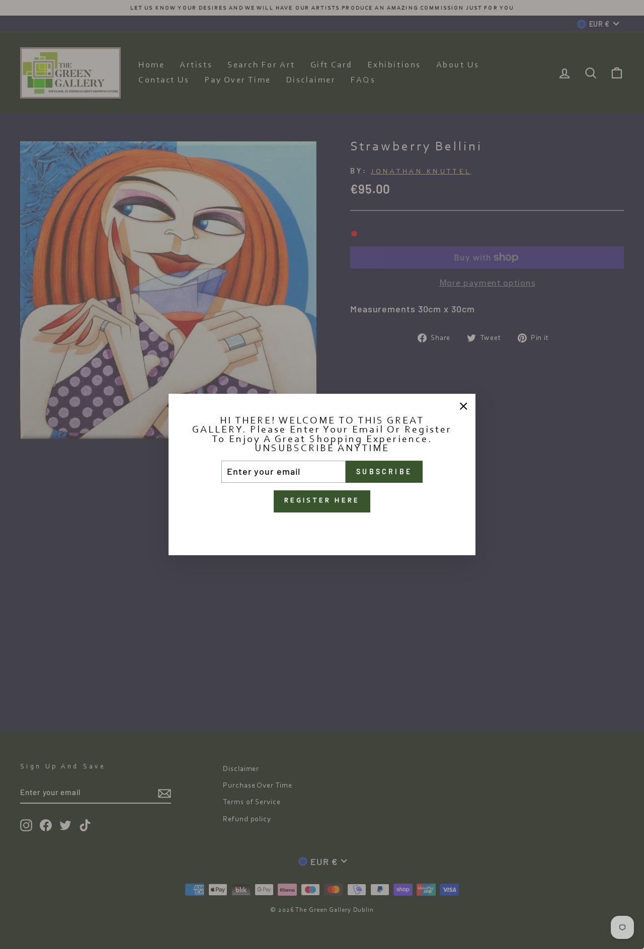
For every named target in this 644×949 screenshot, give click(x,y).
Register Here (322, 500)
